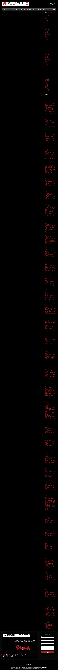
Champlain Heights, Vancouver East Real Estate (49, 195)
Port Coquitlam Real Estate (49, 452)
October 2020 (47, 91)
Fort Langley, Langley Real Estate (50, 290)
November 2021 (47, 78)
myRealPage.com (29, 664)
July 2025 (46, 36)
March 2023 (46, 65)
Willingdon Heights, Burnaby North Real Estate (49, 621)
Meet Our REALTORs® (20, 9)
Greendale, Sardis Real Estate (49, 323)
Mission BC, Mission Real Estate (50, 397)
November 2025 (47, 32)
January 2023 (47, 67)
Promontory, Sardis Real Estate (50, 457)
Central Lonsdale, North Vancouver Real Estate (48, 187)
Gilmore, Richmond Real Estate (50, 308)
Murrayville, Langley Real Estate (50, 407)
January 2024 (47, 55)
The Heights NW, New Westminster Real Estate (49, 560)
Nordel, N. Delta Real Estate (49, 414)
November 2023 (47, 57)
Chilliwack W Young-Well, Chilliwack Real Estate (49, 206)
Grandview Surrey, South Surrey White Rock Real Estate (50, 319)
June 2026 (46, 25)
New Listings (47, 16)
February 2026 (47, 29)
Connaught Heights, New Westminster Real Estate (49, 221)
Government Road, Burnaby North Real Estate (49, 317)
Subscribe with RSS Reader (50, 12)
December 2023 (47, 56)
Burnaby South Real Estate (49, 157)
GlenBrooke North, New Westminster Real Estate (49, 310)
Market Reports (41, 9)
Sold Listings (47, 18)
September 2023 (47, 59)
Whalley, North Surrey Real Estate (50, 612)
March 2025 (46, 40)
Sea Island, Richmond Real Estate (50, 505)
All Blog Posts (47, 15)
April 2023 (46, 64)
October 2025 (47, 33)
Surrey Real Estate (48, 555)
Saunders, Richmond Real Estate (50, 501)
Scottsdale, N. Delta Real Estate (50, 504)
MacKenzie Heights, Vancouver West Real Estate (50, 378)
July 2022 (46, 74)
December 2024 (47, 43)
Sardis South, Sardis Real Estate (50, 500)
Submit (47, 652)
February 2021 (47, 87)
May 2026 (46, 26)
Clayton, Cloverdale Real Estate (50, 210)
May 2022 (46, 76)
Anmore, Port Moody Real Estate (50, 107)
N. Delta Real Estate (48, 408)
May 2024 (46, 51)
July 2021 (46, 82)
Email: (42, 639)
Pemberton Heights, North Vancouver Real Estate (49, 447)
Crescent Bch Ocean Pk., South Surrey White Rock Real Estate (50, 230)
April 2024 (46, 52)
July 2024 (46, 49)
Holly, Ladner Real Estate (49, 345)
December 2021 (47, 77)
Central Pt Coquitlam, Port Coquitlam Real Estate (49, 193)
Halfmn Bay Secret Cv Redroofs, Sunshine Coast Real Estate (50, 329)
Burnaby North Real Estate (49, 156)
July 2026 (46, 24)
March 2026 (46, 28)
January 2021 (47, 88)
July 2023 (46, 61)
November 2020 (47, 90)
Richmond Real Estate (48, 475)
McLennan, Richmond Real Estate (50, 389)
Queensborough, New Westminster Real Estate (49, 464)
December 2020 (47, 89)
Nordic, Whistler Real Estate (49, 415)
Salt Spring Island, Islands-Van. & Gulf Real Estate (50, 495)
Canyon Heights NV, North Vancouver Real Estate (49, 166)
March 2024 (46, 53)
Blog (54, 9)
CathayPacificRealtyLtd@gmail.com (50, 4)
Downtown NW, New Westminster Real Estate (49, 244)
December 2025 (47, 31)
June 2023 (46, 62)
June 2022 (46, 75)
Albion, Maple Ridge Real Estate (50, 100)
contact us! (33, 641)
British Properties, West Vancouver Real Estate (48, 145)
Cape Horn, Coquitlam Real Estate (50, 169)
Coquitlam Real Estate (48, 224)
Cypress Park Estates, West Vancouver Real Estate (49, 231)
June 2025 (46, 37)
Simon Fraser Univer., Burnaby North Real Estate (49, 517)
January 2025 (47, 42)
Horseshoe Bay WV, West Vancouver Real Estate (49, 346)
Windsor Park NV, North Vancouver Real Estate (48, 625)
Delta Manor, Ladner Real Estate (50, 240)
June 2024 (46, 50)
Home (4, 9)
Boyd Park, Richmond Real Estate (50, 131)
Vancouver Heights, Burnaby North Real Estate (49, 584)
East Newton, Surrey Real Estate (50, 267)
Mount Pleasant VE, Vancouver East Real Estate (49, 404)
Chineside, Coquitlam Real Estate (50, 207)
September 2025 (47, 34)
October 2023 (47, 58)
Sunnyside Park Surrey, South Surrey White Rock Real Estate (49, 550)
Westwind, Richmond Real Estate (50, 609)
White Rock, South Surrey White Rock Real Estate (50, 617)
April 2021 (46, 85)
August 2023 (47, 60)
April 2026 (46, 27)
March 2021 (46, 86)
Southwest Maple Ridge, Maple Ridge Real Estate (50, 534)
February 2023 (47, 66)
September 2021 (47, 80)
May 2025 (46, 38)
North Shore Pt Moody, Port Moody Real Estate (49, 420)
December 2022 (47, 68)
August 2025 (47, 35)
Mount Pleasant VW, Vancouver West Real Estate (50, 406)
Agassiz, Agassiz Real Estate (49, 99)
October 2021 (47, 79)
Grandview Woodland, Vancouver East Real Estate (50, 321)
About (44, 661)
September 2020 (47, 92)
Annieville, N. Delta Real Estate (49, 108)
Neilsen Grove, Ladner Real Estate (50, 409)
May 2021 (46, 84)
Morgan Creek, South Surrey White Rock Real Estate (49, 400)
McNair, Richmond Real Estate (49, 390)
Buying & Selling (31, 661)
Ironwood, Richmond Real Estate (50, 349)
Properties (15, 661)
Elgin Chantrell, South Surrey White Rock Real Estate (49, 276)
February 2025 (47, 41)
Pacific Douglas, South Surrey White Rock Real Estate (49, 436)
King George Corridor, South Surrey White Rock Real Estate (49, 357)
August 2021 (47, 81)
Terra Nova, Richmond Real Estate (50, 556)
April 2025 (46, 39)
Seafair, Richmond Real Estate (49, 506)
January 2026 (47, 30)
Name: (42, 636)
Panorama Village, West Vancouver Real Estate (48, 440)
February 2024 (47, 54)
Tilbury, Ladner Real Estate (49, 563)
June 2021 (46, 83)
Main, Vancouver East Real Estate (50, 381)
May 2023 (46, 63)
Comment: (43, 644)
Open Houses (47, 17)
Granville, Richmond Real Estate (50, 322)
